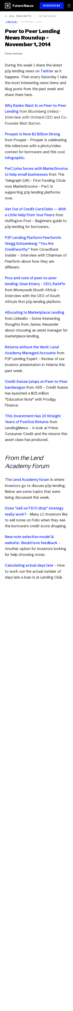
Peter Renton (14, 53)
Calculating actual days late (29, 565)
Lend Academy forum (31, 479)
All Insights (20, 16)
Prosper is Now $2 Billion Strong (32, 134)
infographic (14, 157)
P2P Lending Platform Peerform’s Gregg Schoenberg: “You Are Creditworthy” (33, 243)
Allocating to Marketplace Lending (34, 312)
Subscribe (51, 5)
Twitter (47, 71)
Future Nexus (23, 6)
